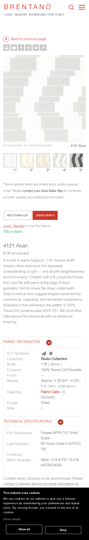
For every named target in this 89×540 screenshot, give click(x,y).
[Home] (28, 6)
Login (8, 14)
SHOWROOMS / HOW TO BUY (46, 14)
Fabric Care (50, 392)
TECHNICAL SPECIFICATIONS (27, 421)
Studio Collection (54, 359)
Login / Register (14, 226)
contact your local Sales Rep (43, 191)
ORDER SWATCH (45, 215)
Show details (12, 519)
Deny (63, 530)
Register (20, 14)
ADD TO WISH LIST (17, 215)
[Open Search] (71, 7)
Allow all (24, 529)
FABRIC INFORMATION (21, 342)
